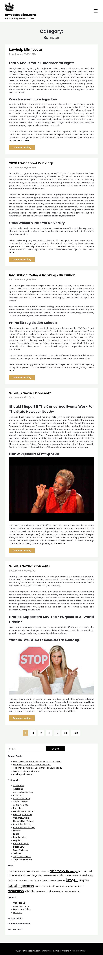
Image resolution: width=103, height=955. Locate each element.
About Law (18, 785)
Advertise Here (21, 906)
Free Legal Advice (22, 814)
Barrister (17, 808)
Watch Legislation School (26, 771)
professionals (52, 886)
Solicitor (17, 853)
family (10, 880)
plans (36, 886)
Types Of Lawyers (22, 859)
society (58, 891)
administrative (21, 871)
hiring (45, 880)
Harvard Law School (23, 821)
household (52, 880)
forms (26, 880)
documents (75, 875)
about (11, 871)
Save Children (20, 850)
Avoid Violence (21, 804)
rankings (63, 886)
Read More (23, 140)
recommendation (75, 886)
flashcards (18, 880)
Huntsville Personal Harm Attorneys (32, 764)
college (33, 875)
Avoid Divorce (20, 801)
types (68, 891)
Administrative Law (23, 792)
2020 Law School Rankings (31, 163)
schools (36, 892)
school (28, 891)
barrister (17, 875)
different (56, 875)
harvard (38, 880)
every (84, 875)
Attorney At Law (21, 798)
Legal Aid (17, 840)
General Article (21, 817)
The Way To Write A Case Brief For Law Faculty (37, 767)
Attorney (18, 795)
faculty (89, 875)
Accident (18, 788)
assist (46, 871)
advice (31, 871)
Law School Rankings (24, 827)
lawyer (72, 879)
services (50, 891)
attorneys (71, 871)
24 (65, 733)
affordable (40, 872)
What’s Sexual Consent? (29, 566)
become (25, 875)
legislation (26, 886)
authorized (85, 871)
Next (76, 733)
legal (12, 885)
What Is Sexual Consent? (30, 393)
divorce (64, 875)
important (61, 880)
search (42, 891)
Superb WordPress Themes (75, 950)
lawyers (83, 880)
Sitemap (17, 912)
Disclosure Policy (22, 909)
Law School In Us (21, 824)
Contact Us (19, 902)
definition (48, 875)
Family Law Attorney (24, 811)
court (41, 875)
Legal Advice (19, 837)
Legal (16, 833)
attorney (57, 871)
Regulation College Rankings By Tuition (42, 275)
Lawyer (17, 830)
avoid (10, 875)
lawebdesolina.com (20, 15)
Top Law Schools (22, 856)
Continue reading (21, 147)
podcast (42, 886)
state (63, 891)
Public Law (18, 846)
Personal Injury (21, 843)
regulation (16, 891)
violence (76, 891)
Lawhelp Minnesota (25, 49)
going (31, 880)
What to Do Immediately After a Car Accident (37, 761)
